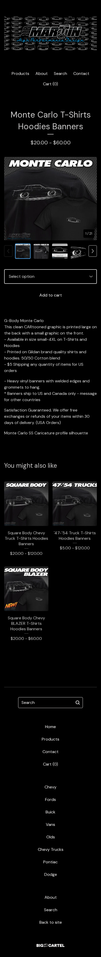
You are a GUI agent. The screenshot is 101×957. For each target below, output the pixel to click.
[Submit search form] (78, 702)
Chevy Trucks (50, 849)
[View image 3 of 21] (60, 251)
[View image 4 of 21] (78, 251)
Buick (50, 812)
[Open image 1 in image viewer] (50, 198)
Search (60, 73)
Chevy (50, 787)
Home (50, 726)
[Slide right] (93, 251)
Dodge (50, 874)
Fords (50, 799)
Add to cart (50, 295)
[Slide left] (8, 251)
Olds (50, 837)
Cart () (50, 84)
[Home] (50, 33)
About (41, 73)
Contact (81, 73)
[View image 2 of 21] (41, 251)
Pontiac (50, 862)
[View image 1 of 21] (23, 251)
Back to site (50, 922)
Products (20, 73)
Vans (50, 824)
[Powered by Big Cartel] (50, 945)
